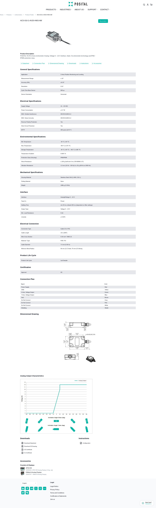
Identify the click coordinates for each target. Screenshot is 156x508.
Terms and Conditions (57, 493)
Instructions (84, 63)
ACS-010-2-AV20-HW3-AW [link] (44, 14)
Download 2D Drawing (30, 446)
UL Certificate (28, 453)
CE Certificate (28, 449)
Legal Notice (54, 486)
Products (51, 10)
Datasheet (25, 63)
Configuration (86, 443)
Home (1, 14)
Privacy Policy (54, 489)
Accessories (97, 63)
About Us (79, 10)
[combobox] (29, 483)
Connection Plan (39, 63)
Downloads (72, 63)
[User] (144, 5)
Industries (65, 10)
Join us (52, 499)
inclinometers (18, 14)
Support (92, 10)
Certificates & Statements (58, 496)
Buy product (103, 21)
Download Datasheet (30, 443)
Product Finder (29, 14)
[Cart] (151, 5)
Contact (104, 10)
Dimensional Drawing (57, 63)
